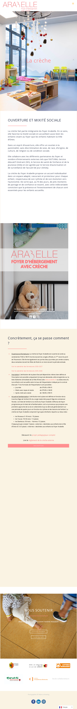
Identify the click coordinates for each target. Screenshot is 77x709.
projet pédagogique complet (43, 435)
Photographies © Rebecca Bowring (38, 694)
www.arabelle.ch (50, 380)
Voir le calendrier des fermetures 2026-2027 (27, 366)
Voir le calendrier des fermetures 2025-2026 (27, 371)
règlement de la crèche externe (41, 440)
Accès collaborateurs (60, 679)
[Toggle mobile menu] (73, 4)
